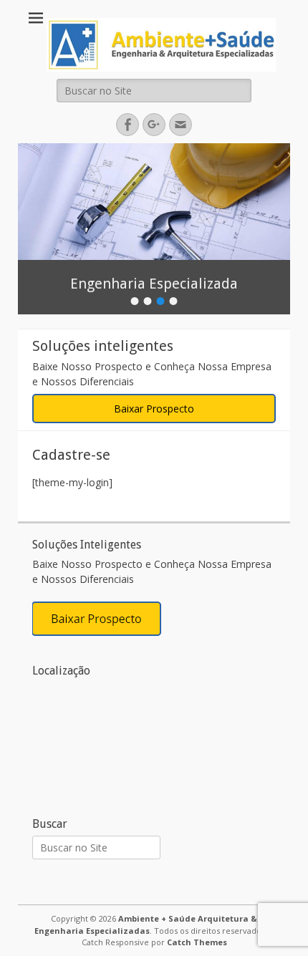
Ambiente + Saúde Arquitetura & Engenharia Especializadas (146, 924)
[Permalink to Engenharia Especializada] (154, 201)
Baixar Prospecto (154, 408)
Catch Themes (197, 942)
